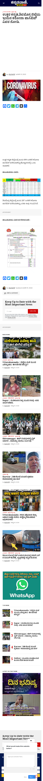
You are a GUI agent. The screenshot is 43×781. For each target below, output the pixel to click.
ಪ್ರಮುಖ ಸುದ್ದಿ (13, 12)
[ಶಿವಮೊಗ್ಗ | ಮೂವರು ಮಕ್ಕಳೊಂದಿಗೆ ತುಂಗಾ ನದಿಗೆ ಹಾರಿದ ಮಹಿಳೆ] (6, 659)
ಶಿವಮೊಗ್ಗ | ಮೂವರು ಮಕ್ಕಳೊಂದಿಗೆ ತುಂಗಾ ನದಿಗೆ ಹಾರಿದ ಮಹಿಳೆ (26, 659)
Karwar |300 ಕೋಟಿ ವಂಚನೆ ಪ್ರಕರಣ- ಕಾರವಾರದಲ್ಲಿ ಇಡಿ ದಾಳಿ (26, 648)
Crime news (11, 398)
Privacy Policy (33, 316)
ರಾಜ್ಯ (14, 512)
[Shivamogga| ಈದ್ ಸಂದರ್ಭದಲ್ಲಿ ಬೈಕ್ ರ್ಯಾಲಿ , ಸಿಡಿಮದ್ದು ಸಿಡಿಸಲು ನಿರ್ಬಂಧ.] (21, 424)
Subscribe (33, 311)
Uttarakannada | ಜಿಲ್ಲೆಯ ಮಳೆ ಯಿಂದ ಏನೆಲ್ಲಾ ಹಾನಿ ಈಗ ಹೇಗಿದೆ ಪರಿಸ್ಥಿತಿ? (26, 613)
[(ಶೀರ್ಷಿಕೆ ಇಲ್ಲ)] (21, 683)
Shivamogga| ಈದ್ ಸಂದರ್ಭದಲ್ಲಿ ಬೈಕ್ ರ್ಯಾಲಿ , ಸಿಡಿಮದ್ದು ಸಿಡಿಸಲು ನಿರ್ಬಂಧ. (27, 636)
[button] (4, 3)
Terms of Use (12, 318)
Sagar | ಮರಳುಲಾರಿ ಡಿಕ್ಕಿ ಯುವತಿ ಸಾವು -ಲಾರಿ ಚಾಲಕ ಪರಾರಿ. (26, 624)
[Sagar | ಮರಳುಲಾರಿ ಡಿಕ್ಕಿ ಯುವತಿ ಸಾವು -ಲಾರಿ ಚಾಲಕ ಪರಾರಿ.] (21, 386)
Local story (7, 12)
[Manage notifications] (36, 776)
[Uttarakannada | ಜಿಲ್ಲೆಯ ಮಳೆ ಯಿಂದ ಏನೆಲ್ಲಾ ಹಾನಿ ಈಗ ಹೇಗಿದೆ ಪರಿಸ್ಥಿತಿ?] (21, 347)
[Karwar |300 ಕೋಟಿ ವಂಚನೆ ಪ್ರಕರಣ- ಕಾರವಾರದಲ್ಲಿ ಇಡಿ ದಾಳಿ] (21, 462)
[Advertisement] (21, 46)
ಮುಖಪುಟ (5, 360)
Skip (25, 777)
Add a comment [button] (12, 293)
